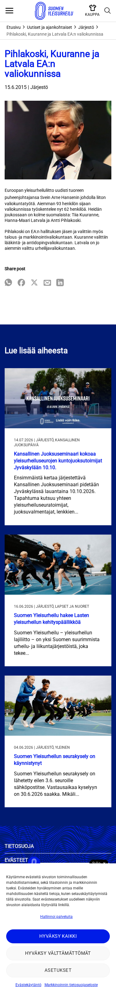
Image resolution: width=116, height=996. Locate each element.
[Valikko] (9, 10)
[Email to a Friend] (47, 283)
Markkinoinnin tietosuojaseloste (71, 985)
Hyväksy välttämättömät (58, 953)
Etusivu (13, 27)
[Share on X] (34, 283)
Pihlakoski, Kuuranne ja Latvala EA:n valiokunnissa (54, 34)
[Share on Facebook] (21, 283)
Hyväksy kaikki (58, 936)
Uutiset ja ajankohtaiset (49, 27)
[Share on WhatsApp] (8, 283)
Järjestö (86, 27)
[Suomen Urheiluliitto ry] (54, 11)
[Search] (107, 11)
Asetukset (58, 970)
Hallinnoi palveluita (56, 916)
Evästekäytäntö (28, 985)
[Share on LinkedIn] (60, 283)
